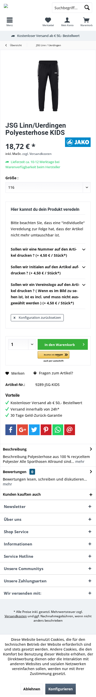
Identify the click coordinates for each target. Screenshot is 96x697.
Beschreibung (15, 449)
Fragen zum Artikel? (55, 373)
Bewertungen (14, 471)
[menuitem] (9, 22)
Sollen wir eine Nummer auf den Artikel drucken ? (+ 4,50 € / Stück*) (44, 252)
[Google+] (22, 429)
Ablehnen (31, 688)
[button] (53, 357)
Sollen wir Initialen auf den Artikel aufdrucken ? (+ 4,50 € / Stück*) (45, 269)
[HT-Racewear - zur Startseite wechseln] (24, 8)
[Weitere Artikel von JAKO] (78, 142)
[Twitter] (34, 429)
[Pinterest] (46, 429)
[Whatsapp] (57, 429)
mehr (79, 461)
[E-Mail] (69, 429)
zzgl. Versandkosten (37, 154)
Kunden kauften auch (22, 494)
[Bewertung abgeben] (34, 139)
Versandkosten (16, 616)
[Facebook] (10, 429)
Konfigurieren (60, 688)
